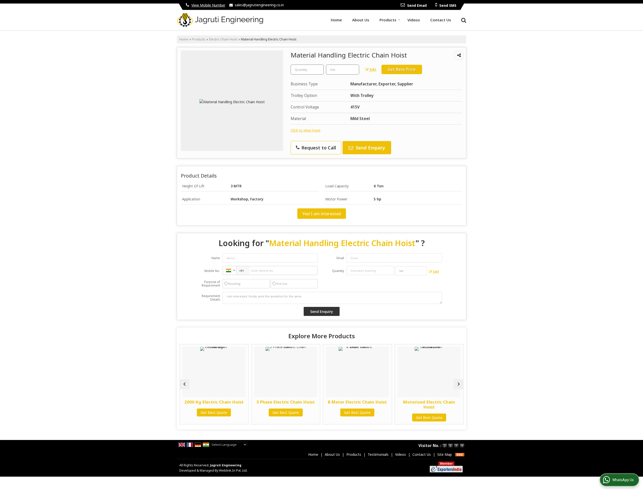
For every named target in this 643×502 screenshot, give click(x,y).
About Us (360, 19)
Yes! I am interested (321, 213)
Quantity (338, 271)
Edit (373, 69)
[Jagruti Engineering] (220, 20)
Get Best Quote (208, 412)
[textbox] (342, 70)
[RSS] (459, 454)
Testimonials (378, 454)
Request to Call (318, 147)
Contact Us (440, 19)
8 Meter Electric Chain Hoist (351, 402)
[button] (208, 5)
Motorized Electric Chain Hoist (423, 404)
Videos (413, 19)
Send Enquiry (369, 147)
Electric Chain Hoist (223, 39)
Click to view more (305, 130)
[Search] (463, 19)
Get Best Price (402, 69)
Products (388, 19)
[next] (459, 384)
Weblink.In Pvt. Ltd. (233, 470)
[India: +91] (230, 270)
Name (215, 258)
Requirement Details (211, 297)
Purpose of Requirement (211, 283)
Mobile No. (212, 271)
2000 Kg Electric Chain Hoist (208, 402)
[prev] (184, 384)
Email (340, 258)
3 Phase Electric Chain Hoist (280, 402)
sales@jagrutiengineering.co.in (259, 5)
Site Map (444, 454)
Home (336, 19)
